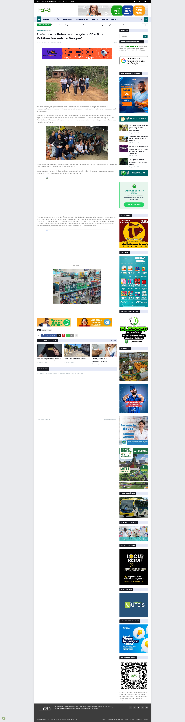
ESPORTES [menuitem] (104, 19)
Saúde (49, 330)
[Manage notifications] (3, 718)
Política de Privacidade (49, 1)
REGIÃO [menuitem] (56, 19)
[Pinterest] (63, 335)
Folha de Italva (48, 719)
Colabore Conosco (142, 719)
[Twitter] (59, 335)
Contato (71, 1)
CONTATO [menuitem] (114, 19)
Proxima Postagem (110, 420)
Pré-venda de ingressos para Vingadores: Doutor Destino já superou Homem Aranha (80, 25)
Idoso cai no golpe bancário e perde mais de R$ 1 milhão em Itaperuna (49, 359)
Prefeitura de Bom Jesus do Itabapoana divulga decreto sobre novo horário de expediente (138, 128)
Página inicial (41, 30)
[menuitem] (39, 19)
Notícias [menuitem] (46, 19)
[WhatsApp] (54, 326)
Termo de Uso (129, 719)
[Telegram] (94, 326)
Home (38, 1)
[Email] (72, 335)
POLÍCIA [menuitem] (95, 19)
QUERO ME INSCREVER (134, 204)
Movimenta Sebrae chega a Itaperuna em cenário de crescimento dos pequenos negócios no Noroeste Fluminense (138, 149)
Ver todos (113, 340)
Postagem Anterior (44, 420)
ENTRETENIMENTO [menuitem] (82, 19)
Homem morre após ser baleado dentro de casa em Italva (75, 359)
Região (48, 30)
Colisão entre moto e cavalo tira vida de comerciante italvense (138, 138)
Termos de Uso (62, 1)
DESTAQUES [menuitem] (67, 19)
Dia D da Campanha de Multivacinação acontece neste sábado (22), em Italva (103, 360)
